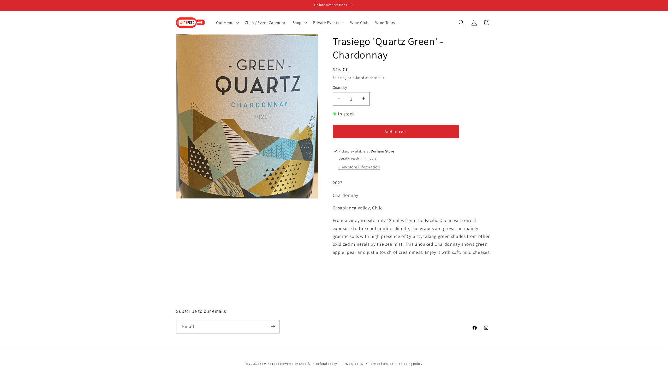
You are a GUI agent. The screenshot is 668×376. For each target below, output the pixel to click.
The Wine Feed (268, 364)
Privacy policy (353, 364)
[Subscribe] (273, 326)
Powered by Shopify (295, 364)
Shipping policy (410, 364)
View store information (359, 166)
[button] (227, 23)
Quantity (340, 87)
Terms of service (381, 364)
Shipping (340, 77)
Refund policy (326, 364)
